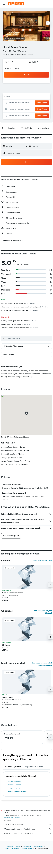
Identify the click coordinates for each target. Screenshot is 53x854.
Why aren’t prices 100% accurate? (18, 833)
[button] (4, 4)
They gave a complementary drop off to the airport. (24, 307)
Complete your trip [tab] (13, 767)
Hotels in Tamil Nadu (12, 848)
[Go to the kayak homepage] (16, 3)
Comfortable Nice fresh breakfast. (18, 303)
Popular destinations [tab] (34, 767)
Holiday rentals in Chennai (16, 792)
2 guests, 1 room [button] (12, 68)
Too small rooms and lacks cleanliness (19, 328)
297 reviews (22, 51)
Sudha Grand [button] (7, 697)
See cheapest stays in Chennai (43, 611)
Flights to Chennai (14, 781)
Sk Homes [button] (6, 645)
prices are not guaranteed (12, 817)
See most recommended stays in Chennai (42, 664)
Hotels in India (38, 846)
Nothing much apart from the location (19, 321)
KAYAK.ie (10, 846)
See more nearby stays (42, 560)
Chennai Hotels (27, 848)
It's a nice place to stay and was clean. (19, 310)
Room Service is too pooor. (15, 324)
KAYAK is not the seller (13, 824)
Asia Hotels (27, 846)
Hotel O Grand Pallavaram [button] (12, 593)
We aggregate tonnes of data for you (19, 829)
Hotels (18, 846)
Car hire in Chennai (14, 785)
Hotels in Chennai (13, 788)
